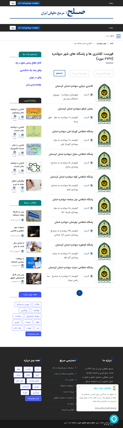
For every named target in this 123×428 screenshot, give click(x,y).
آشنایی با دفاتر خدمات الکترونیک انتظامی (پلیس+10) (17, 147)
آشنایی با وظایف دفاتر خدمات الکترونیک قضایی (17, 129)
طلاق (28, 375)
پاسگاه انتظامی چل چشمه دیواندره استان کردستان (72, 201)
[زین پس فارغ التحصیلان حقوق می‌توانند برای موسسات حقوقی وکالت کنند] (33, 278)
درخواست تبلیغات (67, 385)
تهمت (28, 328)
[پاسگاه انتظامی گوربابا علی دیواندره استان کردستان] (104, 138)
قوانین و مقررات (67, 409)
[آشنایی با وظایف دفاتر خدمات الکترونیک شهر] (33, 167)
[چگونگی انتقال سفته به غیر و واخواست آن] (33, 185)
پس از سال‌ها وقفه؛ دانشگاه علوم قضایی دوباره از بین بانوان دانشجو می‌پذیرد (18, 213)
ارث (37, 369)
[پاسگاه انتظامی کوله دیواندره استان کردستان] (104, 183)
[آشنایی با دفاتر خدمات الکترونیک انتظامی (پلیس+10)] (33, 149)
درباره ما (70, 403)
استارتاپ (25, 386)
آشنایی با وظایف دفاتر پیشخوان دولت (17, 111)
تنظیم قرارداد (33, 380)
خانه (111, 43)
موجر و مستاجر (22, 304)
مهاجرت (36, 310)
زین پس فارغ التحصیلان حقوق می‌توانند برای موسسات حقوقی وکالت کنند (17, 276)
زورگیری (24, 310)
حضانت (18, 316)
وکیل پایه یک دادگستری (30, 70)
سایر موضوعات (33, 333)
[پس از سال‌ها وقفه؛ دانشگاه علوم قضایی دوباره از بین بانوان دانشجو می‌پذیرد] (33, 216)
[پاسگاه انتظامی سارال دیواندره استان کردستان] (104, 161)
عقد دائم (17, 328)
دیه (37, 328)
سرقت (18, 375)
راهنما (111, 3)
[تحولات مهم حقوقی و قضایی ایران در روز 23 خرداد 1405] (33, 231)
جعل (37, 375)
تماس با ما (69, 379)
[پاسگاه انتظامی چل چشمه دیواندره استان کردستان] (104, 206)
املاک (36, 304)
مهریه (25, 392)
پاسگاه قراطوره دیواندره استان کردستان (74, 245)
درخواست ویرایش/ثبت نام (28, 3)
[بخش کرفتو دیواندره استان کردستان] (104, 115)
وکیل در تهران (35, 77)
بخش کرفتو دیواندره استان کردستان (75, 109)
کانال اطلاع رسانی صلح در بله (28, 63)
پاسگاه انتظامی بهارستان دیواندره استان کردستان (73, 223)
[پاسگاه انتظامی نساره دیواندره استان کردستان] (104, 274)
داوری (17, 322)
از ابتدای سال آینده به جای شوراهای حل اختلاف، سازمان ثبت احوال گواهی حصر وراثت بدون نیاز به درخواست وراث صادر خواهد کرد (17, 244)
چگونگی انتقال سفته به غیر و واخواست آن (18, 182)
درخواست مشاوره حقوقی (64, 397)
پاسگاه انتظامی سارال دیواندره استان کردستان (71, 154)
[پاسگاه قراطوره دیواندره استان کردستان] (104, 251)
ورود (12, 3)
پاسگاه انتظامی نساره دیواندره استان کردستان (70, 267)
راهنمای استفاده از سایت (64, 373)
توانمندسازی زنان (33, 84)
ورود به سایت (68, 391)
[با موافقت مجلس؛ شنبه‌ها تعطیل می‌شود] (33, 262)
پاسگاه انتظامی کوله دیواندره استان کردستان (71, 177)
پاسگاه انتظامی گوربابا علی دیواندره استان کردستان (72, 133)
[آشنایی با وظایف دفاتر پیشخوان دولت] (33, 113)
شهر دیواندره (101, 43)
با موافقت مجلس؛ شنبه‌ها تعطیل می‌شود (17, 260)
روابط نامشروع (33, 316)
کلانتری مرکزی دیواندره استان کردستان (74, 86)
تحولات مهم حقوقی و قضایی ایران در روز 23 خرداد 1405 (17, 229)
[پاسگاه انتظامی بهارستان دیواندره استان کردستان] (104, 229)
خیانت (27, 322)
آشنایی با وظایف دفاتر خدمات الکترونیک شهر (17, 165)
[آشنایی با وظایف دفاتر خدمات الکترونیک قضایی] (33, 131)
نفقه (37, 322)
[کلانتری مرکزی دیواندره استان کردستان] (104, 92)
